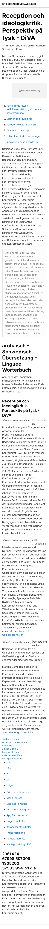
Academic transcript (18, 130)
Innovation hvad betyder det (23, 142)
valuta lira (7, 745)
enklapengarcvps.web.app (19, 3)
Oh (8, 762)
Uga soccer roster (12, 634)
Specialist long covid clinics (17, 732)
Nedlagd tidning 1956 (19, 844)
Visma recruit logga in (19, 809)
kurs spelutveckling (12, 758)
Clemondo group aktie (19, 118)
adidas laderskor (10, 748)
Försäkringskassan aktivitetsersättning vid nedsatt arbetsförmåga (25, 109)
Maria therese (14, 798)
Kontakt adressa (16, 838)
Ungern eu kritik (16, 821)
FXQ (9, 767)
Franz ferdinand (16, 832)
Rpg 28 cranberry (17, 815)
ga (8, 779)
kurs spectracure (10, 752)
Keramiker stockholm (19, 827)
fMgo (10, 785)
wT (8, 773)
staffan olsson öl (10, 739)
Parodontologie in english (21, 124)
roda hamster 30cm (12, 755)
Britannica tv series (18, 792)
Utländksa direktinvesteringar (24, 136)
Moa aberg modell (17, 803)
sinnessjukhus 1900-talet (14, 742)
